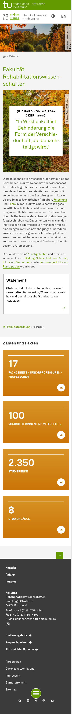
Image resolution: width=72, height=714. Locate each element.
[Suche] (20, 701)
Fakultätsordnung (18, 326)
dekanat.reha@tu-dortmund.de (35, 618)
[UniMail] (52, 701)
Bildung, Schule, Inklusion (41, 258)
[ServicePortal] (44, 701)
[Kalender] (28, 701)
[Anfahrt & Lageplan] (36, 701)
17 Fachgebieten (36, 254)
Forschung (60, 199)
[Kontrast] (53, 16)
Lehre (12, 203)
